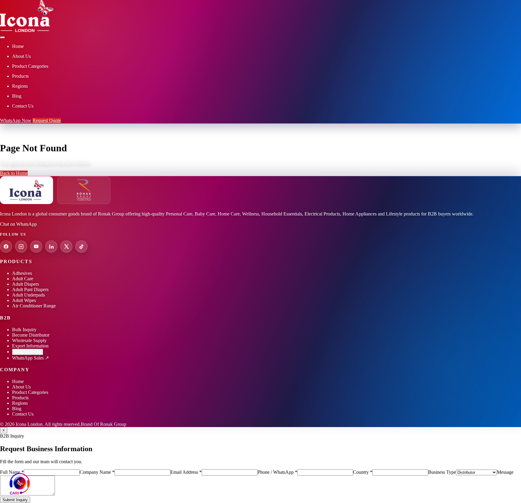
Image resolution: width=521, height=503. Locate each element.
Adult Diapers (25, 284)
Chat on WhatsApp (18, 224)
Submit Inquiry (15, 500)
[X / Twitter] (66, 246)
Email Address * (186, 472)
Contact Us (22, 414)
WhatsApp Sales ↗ (30, 357)
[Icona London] (26, 30)
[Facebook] (6, 246)
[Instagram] (21, 246)
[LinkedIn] (51, 246)
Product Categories (30, 392)
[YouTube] (36, 246)
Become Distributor (30, 335)
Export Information (30, 345)
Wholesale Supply (29, 340)
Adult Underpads (28, 294)
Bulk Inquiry (24, 329)
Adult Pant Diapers (30, 289)
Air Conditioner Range (34, 305)
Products (20, 397)
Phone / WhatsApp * (277, 472)
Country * (362, 472)
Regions (20, 403)
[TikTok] (81, 246)
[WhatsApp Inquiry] (19, 483)
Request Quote (47, 120)
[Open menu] (2, 37)
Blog (16, 408)
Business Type (442, 472)
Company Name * (97, 472)
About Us (21, 386)
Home (18, 381)
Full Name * (12, 472)
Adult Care (22, 278)
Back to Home (14, 173)
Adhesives (22, 273)
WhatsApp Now (15, 120)
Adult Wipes (24, 300)
